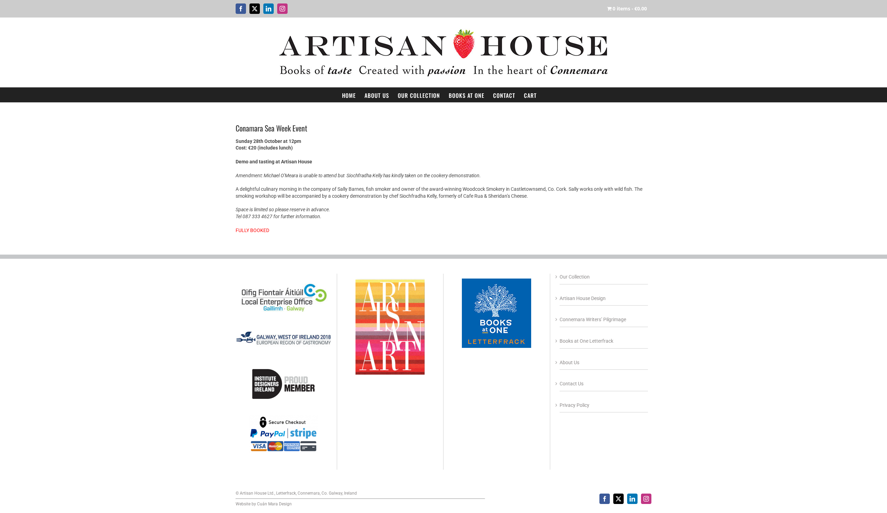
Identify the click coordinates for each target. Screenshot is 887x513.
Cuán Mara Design (274, 504)
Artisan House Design (583, 298)
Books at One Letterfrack (586, 341)
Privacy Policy (574, 405)
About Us (569, 362)
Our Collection (575, 277)
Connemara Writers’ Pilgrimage (593, 319)
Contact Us (571, 383)
